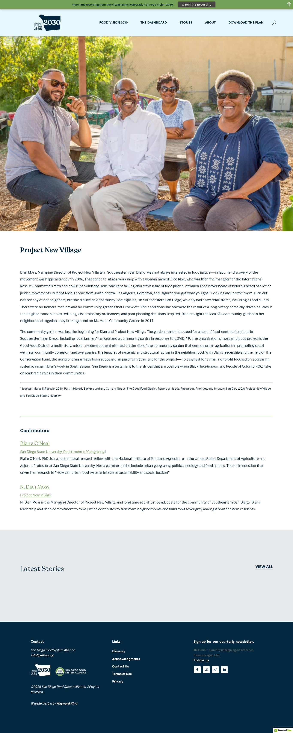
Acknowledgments (126, 659)
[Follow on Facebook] (197, 669)
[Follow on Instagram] (215, 669)
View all (264, 566)
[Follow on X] (206, 669)
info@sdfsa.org (42, 655)
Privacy (117, 681)
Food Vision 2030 (113, 23)
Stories (186, 23)
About (210, 23)
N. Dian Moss (35, 486)
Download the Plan (245, 23)
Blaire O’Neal (35, 443)
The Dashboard (153, 23)
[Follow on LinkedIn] (224, 669)
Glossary (118, 651)
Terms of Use (122, 674)
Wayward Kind (66, 703)
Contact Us (120, 666)
